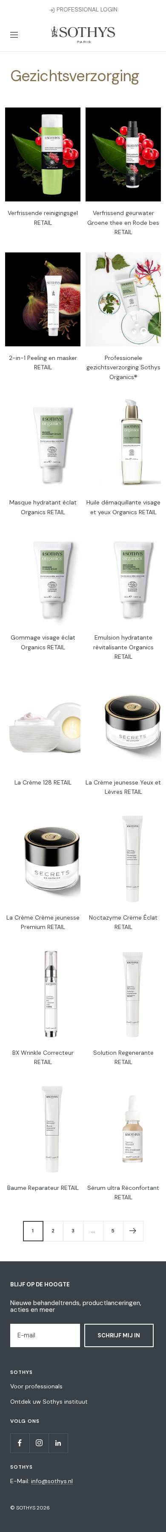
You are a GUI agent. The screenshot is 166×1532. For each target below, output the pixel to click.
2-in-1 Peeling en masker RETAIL (43, 362)
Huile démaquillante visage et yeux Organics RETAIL (123, 506)
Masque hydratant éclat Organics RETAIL (43, 506)
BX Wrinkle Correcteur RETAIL (43, 1057)
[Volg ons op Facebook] (19, 1443)
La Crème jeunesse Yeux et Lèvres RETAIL (123, 787)
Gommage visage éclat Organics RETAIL (43, 642)
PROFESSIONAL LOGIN (86, 9)
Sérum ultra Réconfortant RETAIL (123, 1192)
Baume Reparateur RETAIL (43, 1188)
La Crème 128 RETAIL (43, 782)
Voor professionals (36, 1386)
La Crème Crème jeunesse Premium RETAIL (43, 922)
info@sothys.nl (52, 1481)
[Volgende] (133, 1231)
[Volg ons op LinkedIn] (58, 1443)
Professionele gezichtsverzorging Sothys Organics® (123, 367)
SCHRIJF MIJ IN (118, 1335)
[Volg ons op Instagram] (39, 1443)
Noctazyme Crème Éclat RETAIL (123, 922)
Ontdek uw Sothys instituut (49, 1401)
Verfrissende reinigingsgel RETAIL (43, 217)
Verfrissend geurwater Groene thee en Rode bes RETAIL (123, 222)
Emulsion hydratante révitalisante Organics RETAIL (123, 647)
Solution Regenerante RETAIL (123, 1057)
